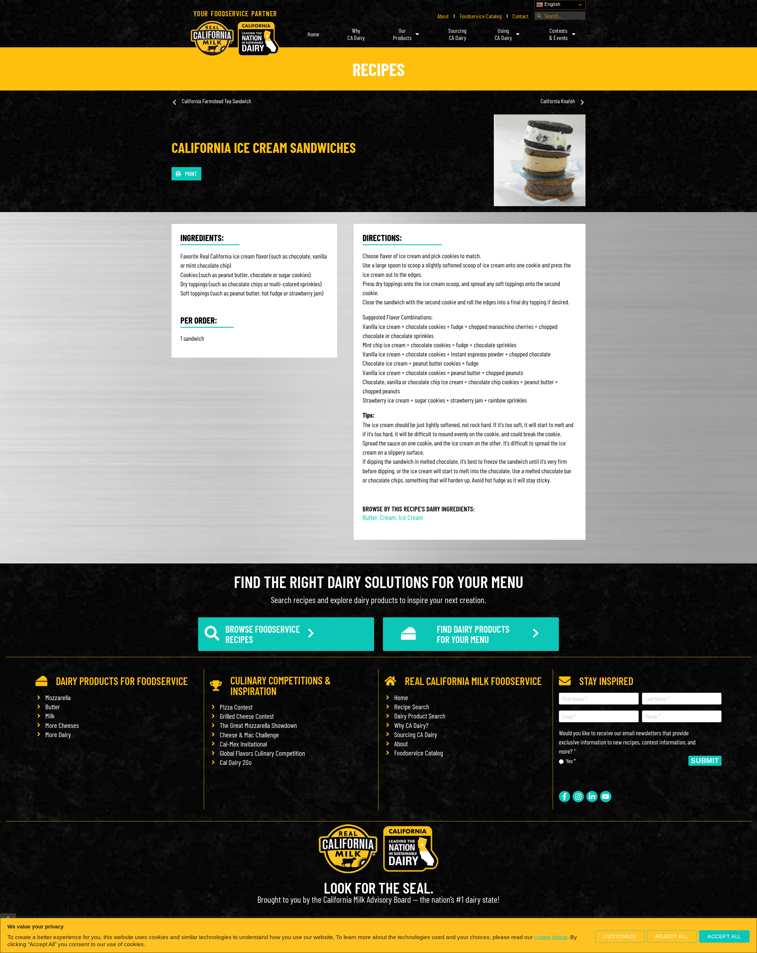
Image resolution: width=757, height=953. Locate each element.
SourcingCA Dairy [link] (457, 34)
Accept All (724, 936)
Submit (705, 761)
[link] (235, 39)
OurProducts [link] (402, 34)
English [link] (551, 4)
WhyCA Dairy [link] (356, 34)
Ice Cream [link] (411, 517)
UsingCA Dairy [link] (503, 34)
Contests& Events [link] (558, 34)
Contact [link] (520, 16)
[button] (186, 173)
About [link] (443, 16)
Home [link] (313, 34)
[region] (378, 935)
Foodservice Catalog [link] (481, 16)
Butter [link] (370, 517)
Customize (620, 936)
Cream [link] (388, 517)
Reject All (671, 936)
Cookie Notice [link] (550, 937)
